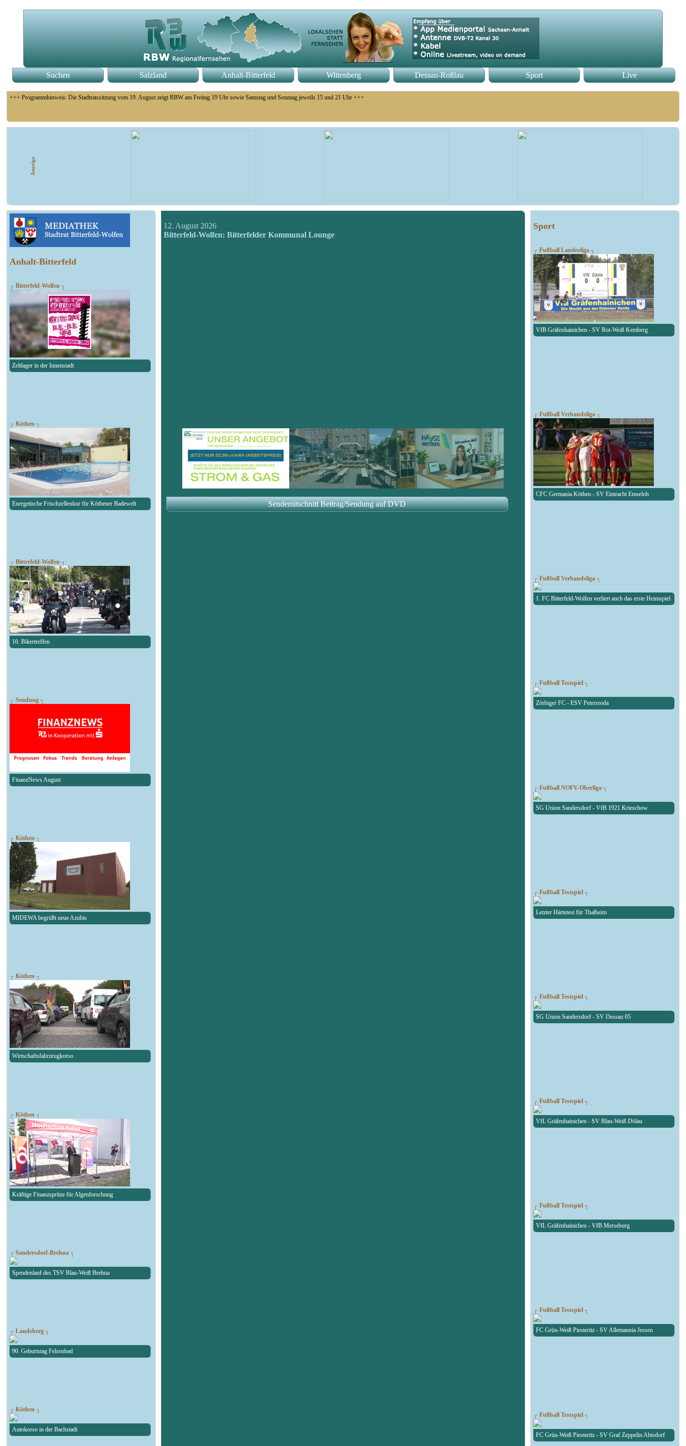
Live (629, 75)
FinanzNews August (36, 779)
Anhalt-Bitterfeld (248, 75)
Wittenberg (343, 75)
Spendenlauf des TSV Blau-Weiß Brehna (60, 1272)
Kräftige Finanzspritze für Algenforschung (62, 1194)
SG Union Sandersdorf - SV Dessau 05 (583, 1016)
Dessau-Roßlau (439, 75)
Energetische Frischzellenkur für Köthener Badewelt (74, 503)
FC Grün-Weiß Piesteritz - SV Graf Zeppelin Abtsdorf (600, 1434)
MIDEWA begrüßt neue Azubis (49, 917)
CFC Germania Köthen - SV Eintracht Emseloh (592, 494)
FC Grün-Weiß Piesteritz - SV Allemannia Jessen (594, 1330)
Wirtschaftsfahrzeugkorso (42, 1055)
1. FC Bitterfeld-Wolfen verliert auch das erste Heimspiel (603, 598)
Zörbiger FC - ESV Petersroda (572, 702)
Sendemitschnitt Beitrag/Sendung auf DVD (337, 504)
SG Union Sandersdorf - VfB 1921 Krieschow (592, 807)
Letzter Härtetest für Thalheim (571, 912)
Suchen (58, 75)
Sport (534, 75)
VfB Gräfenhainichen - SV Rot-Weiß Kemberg (592, 329)
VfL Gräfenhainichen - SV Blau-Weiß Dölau (589, 1121)
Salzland (153, 75)
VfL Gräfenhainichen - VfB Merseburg (583, 1225)
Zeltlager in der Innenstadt (43, 365)
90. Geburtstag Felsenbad (42, 1351)
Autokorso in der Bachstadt (44, 1429)
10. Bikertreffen (31, 641)
